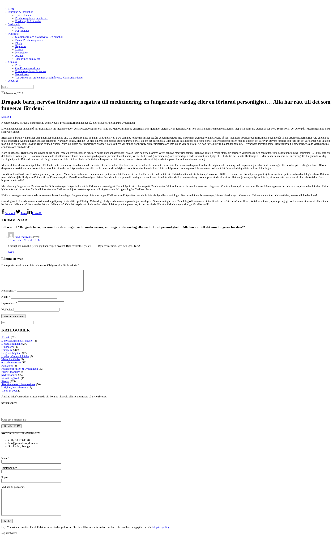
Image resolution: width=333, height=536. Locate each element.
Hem (11, 8)
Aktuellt (19, 55)
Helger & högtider (11, 353)
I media (19, 49)
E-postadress (9, 303)
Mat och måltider (10, 359)
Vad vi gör (14, 24)
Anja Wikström (23, 236)
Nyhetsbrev (21, 52)
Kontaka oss (22, 74)
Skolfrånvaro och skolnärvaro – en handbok (39, 36)
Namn (5, 296)
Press (18, 65)
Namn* (5, 458)
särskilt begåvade (10, 378)
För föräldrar (22, 30)
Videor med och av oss (27, 58)
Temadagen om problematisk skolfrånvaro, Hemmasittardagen (49, 77)
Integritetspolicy (160, 527)
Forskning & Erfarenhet (28, 21)
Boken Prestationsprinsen (29, 40)
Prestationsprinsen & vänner (30, 71)
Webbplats (7, 309)
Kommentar (8, 290)
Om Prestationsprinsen (27, 68)
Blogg (18, 43)
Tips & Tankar (23, 15)
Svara (11, 251)
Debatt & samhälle (11, 343)
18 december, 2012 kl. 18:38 (24, 240)
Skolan (5, 116)
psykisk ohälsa (9, 374)
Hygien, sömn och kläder (15, 356)
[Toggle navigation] (2, 91)
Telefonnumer (9, 467)
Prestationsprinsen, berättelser (31, 18)
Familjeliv (6, 349)
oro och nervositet (11, 362)
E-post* (5, 477)
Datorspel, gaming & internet (17, 340)
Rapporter (20, 46)
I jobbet (19, 27)
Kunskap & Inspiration (20, 11)
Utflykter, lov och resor (14, 387)
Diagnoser (7, 346)
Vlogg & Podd (9, 390)
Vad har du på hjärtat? (13, 486)
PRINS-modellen (10, 371)
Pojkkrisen (7, 365)
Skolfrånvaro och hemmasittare (18, 384)
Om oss (12, 61)
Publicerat (13, 33)
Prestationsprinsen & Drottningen (19, 368)
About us (13, 80)
